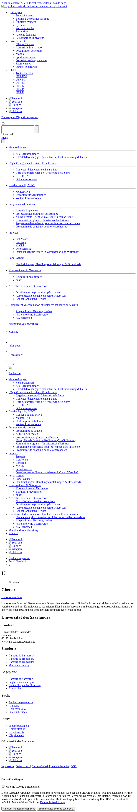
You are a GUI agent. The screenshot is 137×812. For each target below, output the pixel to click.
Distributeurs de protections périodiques (38, 292)
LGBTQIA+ (23, 175)
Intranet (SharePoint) (27, 66)
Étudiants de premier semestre (32, 18)
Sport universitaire (26, 57)
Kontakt (13, 331)
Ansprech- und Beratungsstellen (34, 311)
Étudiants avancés (26, 21)
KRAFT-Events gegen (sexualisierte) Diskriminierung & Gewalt (52, 157)
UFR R (20, 92)
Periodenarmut (24, 248)
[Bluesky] (15, 104)
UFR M (20, 79)
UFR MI (21, 82)
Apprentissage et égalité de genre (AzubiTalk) (41, 295)
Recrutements (23, 63)
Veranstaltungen (18, 147)
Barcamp (21, 242)
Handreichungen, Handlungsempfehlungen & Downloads (48, 264)
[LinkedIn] (15, 111)
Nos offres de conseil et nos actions (28, 286)
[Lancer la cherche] (37, 127)
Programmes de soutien (22, 204)
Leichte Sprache (59, 766)
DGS (74, 766)
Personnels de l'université (30, 37)
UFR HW (21, 76)
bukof (19, 279)
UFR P (20, 89)
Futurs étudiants (25, 15)
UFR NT (21, 85)
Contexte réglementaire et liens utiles (36, 169)
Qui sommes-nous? (26, 179)
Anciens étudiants (26, 34)
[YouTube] (15, 101)
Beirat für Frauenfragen (29, 276)
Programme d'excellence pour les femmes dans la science (48, 223)
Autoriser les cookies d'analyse (19, 808)
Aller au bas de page (54, 2)
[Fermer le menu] (3, 141)
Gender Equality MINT (22, 185)
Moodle (20, 53)
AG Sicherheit (24, 317)
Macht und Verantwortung (23, 323)
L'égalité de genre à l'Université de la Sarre (33, 163)
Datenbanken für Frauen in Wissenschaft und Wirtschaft (47, 251)
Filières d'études (25, 44)
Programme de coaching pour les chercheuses (41, 226)
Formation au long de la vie (31, 60)
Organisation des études (29, 50)
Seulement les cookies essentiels (56, 808)
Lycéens (20, 25)
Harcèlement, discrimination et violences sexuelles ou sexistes (43, 304)
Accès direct (18, 41)
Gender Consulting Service (31, 298)
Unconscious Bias (11, 597)
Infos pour (16, 12)
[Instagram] (15, 108)
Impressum (7, 766)
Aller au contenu (10, 2)
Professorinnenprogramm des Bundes (37, 213)
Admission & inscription (29, 47)
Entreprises (22, 31)
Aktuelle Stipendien (27, 210)
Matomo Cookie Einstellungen (23, 786)
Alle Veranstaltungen (27, 153)
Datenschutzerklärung (52, 802)
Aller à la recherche (32, 2)
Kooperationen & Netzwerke (25, 270)
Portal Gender (16, 257)
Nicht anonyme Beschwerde (32, 314)
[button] (7, 134)
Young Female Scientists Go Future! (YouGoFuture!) (45, 216)
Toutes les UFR (24, 73)
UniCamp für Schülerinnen (31, 194)
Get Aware (22, 239)
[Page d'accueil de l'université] (34, 6)
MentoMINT (23, 191)
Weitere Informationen (28, 198)
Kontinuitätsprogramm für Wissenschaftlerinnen (42, 220)
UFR (14, 69)
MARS (20, 245)
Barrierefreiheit (40, 766)
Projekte (13, 232)
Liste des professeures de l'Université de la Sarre (43, 172)
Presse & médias (25, 28)
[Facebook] (15, 98)
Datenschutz (23, 766)
